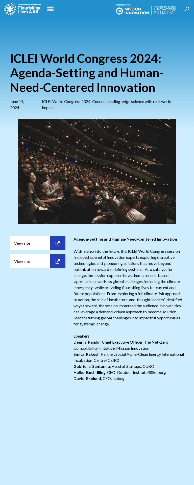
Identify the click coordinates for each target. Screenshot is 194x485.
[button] (78, 9)
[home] (22, 9)
